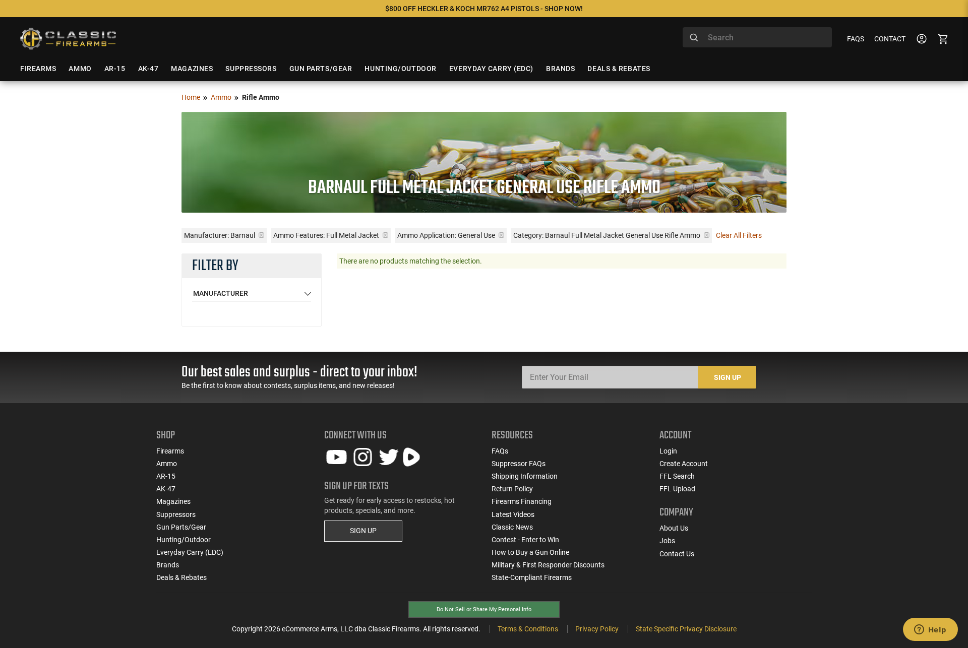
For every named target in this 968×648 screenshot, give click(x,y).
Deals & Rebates (181, 577)
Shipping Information (525, 476)
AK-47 (165, 489)
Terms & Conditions (528, 629)
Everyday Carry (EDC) (189, 552)
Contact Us (676, 554)
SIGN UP (363, 531)
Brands (167, 565)
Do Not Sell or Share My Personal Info (484, 609)
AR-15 (165, 476)
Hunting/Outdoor (183, 540)
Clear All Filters (739, 235)
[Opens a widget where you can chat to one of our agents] (930, 630)
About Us (673, 528)
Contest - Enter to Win (525, 540)
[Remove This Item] (261, 235)
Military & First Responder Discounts (548, 565)
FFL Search (677, 476)
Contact (889, 39)
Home (191, 97)
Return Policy (512, 489)
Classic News (512, 527)
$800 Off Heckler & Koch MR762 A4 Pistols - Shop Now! (484, 9)
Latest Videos (513, 514)
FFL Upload (677, 489)
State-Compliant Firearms (532, 577)
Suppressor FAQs (519, 464)
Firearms (170, 451)
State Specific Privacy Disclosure (686, 629)
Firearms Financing (522, 501)
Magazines (173, 501)
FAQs (855, 39)
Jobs (667, 541)
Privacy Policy (597, 629)
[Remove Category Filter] (706, 235)
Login (668, 451)
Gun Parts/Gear (181, 527)
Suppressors (176, 514)
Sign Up (727, 377)
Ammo (221, 97)
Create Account (683, 464)
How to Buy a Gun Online (530, 552)
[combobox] (757, 37)
